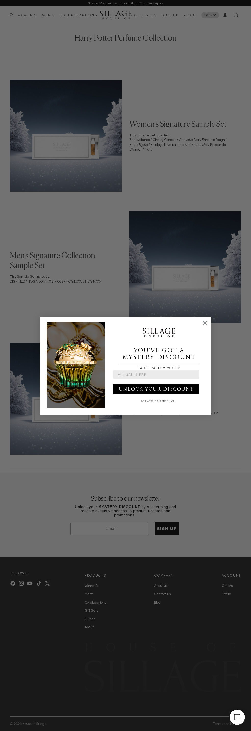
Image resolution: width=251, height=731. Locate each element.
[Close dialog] (205, 322)
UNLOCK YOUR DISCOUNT (156, 389)
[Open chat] (237, 717)
